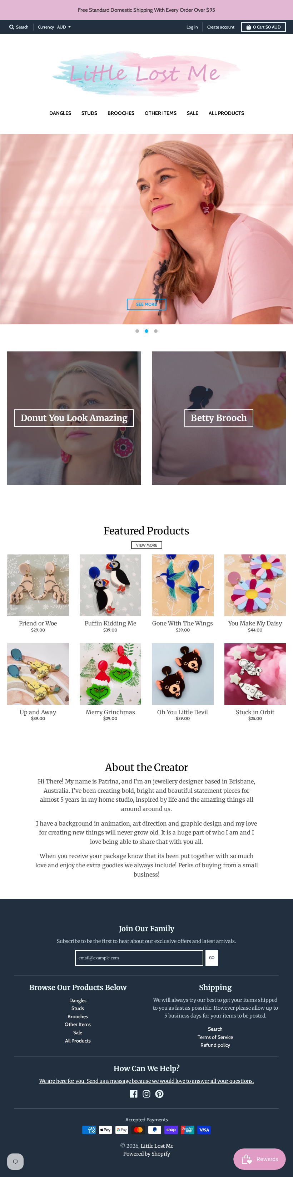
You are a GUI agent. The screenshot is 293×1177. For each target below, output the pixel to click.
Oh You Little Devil (182, 712)
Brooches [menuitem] (121, 113)
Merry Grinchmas (110, 712)
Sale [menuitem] (192, 113)
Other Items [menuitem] (161, 113)
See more (146, 304)
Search (215, 1029)
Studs (77, 1008)
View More (146, 545)
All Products (78, 1041)
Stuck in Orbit (255, 712)
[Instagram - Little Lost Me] (146, 1094)
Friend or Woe (38, 623)
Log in (192, 27)
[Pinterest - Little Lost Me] (159, 1094)
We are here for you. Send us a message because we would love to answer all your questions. (146, 1081)
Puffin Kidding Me (110, 623)
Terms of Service (215, 1037)
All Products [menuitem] (226, 113)
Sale (77, 1032)
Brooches (78, 1016)
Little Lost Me (157, 1146)
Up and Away (38, 712)
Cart (267, 27)
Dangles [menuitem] (60, 113)
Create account (220, 27)
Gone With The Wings (182, 623)
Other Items (78, 1024)
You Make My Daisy (255, 623)
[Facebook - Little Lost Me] (133, 1094)
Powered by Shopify (146, 1154)
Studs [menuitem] (89, 113)
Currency (46, 27)
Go (211, 957)
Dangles (77, 1000)
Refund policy (215, 1045)
